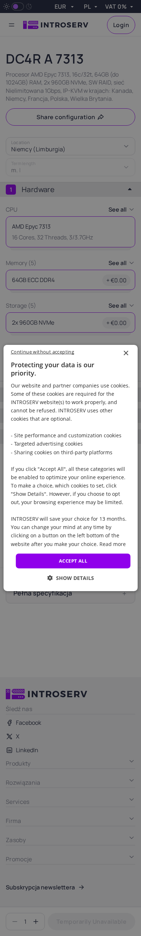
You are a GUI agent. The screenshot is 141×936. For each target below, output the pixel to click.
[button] (70, 578)
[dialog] (71, 468)
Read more (112, 543)
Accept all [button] (73, 561)
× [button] (125, 353)
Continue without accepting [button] (42, 351)
